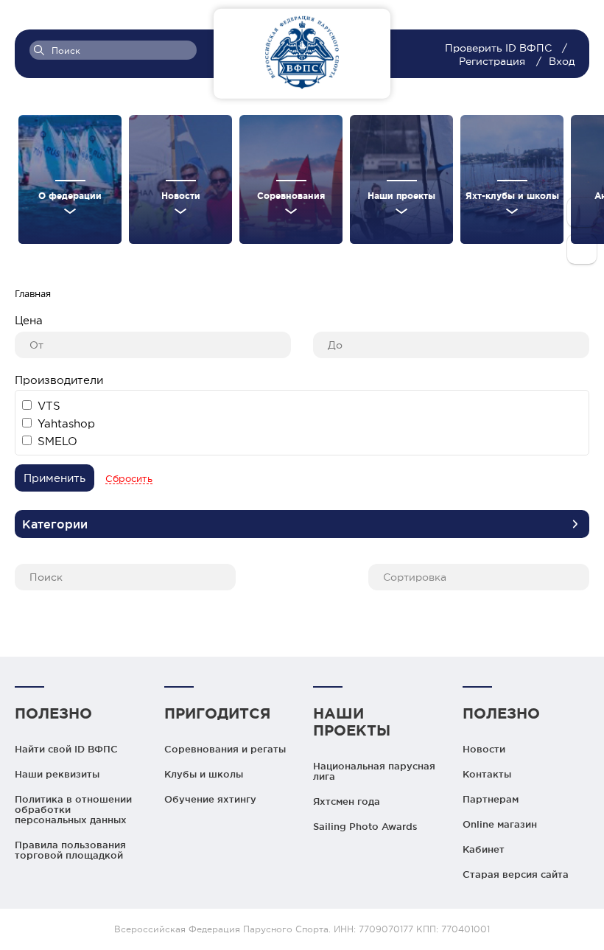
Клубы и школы (203, 774)
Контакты (487, 774)
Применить (54, 478)
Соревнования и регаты (225, 749)
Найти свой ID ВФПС (66, 749)
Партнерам (491, 799)
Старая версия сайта (516, 874)
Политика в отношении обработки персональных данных (73, 809)
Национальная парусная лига (374, 771)
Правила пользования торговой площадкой (70, 849)
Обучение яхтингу (210, 799)
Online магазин (500, 824)
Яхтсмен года (346, 801)
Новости (484, 749)
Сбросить (128, 478)
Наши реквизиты (57, 774)
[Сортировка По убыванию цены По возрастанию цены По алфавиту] (478, 574)
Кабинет (484, 849)
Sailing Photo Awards (365, 826)
